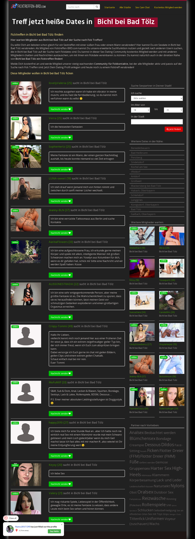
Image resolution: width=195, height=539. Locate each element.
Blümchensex (142, 438)
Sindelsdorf (137, 162)
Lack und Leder (169, 480)
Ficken (153, 450)
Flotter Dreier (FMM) (157, 456)
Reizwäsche (154, 498)
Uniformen (154, 518)
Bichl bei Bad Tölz (95, 83)
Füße (134, 462)
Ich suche (136, 93)
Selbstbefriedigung (165, 510)
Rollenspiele (154, 504)
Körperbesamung (142, 480)
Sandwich (133, 511)
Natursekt (162, 486)
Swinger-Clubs (175, 514)
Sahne (174, 505)
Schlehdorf (137, 195)
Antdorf (135, 176)
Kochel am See (139, 167)
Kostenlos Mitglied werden (168, 8)
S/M (168, 505)
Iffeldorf (135, 171)
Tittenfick (137, 518)
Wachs (154, 524)
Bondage (163, 438)
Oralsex (145, 492)
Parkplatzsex (135, 499)
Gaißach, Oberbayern (143, 214)
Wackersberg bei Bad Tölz (146, 185)
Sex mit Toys (155, 514)
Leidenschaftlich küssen (141, 486)
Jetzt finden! (175, 129)
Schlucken (146, 510)
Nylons (177, 485)
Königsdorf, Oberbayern (145, 204)
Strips (166, 514)
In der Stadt (137, 116)
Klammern (160, 475)
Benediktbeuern (140, 148)
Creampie (136, 445)
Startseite (110, 8)
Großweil (136, 181)
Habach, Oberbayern (143, 190)
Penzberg (136, 157)
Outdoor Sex (163, 492)
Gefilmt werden (147, 462)
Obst (133, 492)
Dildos (167, 444)
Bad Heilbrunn (139, 152)
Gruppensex (139, 468)
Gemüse (162, 462)
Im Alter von (138, 105)
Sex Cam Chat (142, 8)
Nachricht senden (60, 109)
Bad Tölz (136, 209)
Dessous (153, 444)
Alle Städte (125, 8)
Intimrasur (147, 475)
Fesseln (143, 451)
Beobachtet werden (160, 432)
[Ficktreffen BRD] (28, 7)
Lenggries (137, 200)
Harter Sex (161, 468)
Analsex (136, 432)
